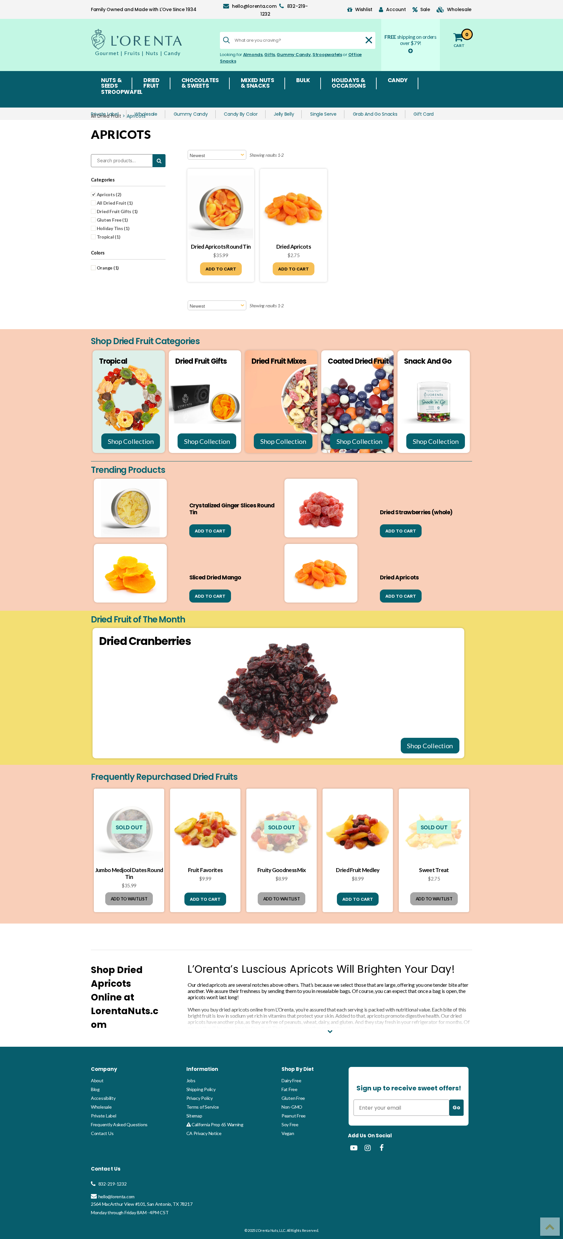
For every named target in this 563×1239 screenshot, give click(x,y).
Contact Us (102, 1133)
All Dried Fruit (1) (114, 203)
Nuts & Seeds (111, 83)
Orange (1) (107, 267)
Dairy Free (291, 1080)
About (97, 1080)
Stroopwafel (121, 92)
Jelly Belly (284, 114)
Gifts (269, 54)
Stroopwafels (327, 54)
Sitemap (194, 1115)
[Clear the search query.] (369, 40)
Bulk (303, 81)
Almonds (253, 54)
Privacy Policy (199, 1098)
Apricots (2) (109, 194)
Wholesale (146, 114)
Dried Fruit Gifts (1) (117, 211)
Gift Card (423, 114)
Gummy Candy (293, 54)
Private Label (103, 1115)
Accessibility (103, 1098)
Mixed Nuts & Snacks (257, 83)
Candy (398, 81)
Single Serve (323, 114)
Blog (95, 1089)
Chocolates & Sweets (200, 83)
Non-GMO (292, 1107)
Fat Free (289, 1089)
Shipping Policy (201, 1089)
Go (456, 1107)
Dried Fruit (151, 83)
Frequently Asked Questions (119, 1124)
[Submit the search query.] (226, 40)
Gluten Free (293, 1098)
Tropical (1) (108, 237)
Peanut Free (294, 1115)
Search (159, 160)
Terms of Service (202, 1107)
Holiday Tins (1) (112, 228)
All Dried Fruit (106, 116)
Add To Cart (221, 268)
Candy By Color (240, 114)
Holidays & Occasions (349, 83)
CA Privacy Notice (204, 1133)
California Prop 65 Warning (217, 1124)
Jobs (190, 1080)
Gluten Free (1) (112, 220)
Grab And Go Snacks (375, 114)
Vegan (288, 1133)
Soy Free (290, 1124)
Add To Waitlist (129, 898)
